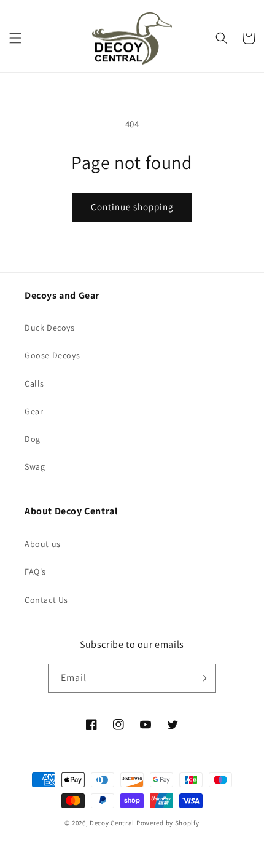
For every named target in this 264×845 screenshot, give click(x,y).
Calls (34, 383)
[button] (15, 38)
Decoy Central (112, 823)
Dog (33, 438)
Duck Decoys (50, 327)
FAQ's (35, 571)
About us (43, 543)
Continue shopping (132, 207)
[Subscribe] (201, 678)
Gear (34, 411)
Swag (35, 466)
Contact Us (46, 599)
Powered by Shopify (168, 823)
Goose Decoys (52, 355)
